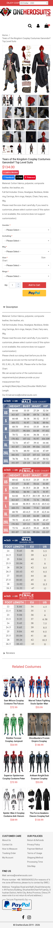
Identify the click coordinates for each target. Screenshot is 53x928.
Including (6, 236)
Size (4, 258)
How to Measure (9, 849)
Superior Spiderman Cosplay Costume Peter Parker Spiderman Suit (14, 778)
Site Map (31, 866)
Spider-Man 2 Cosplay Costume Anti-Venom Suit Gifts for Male (13, 816)
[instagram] (29, 918)
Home (5, 35)
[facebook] (23, 918)
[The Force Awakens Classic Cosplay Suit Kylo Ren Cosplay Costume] (39, 799)
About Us (6, 840)
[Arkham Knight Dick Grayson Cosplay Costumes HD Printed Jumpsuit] (39, 761)
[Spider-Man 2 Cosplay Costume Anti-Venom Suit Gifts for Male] (13, 799)
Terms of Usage (34, 853)
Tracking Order (9, 853)
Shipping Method (35, 857)
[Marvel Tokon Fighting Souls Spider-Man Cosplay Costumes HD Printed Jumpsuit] (39, 686)
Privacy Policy (33, 844)
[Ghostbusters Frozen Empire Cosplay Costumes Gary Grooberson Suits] (39, 724)
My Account (7, 857)
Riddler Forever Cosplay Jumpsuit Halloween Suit (14, 741)
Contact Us (7, 844)
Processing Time (35, 862)
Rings (4, 271)
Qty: (6, 285)
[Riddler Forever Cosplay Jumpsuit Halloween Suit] (13, 724)
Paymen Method (35, 849)
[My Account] (38, 26)
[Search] (30, 26)
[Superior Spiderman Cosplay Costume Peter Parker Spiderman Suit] (13, 761)
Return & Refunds (35, 840)
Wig (4, 247)
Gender (5, 225)
